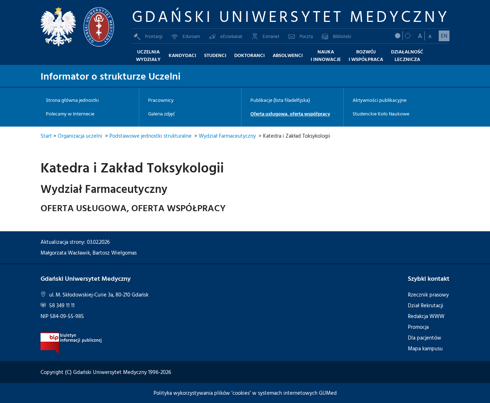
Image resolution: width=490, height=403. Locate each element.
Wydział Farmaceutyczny (227, 136)
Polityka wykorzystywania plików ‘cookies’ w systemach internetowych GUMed (245, 393)
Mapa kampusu (425, 348)
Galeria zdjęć (161, 113)
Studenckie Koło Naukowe (381, 113)
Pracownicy (161, 100)
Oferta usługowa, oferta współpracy (290, 113)
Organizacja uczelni (80, 136)
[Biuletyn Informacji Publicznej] (71, 342)
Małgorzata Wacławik (65, 252)
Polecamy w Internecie (70, 113)
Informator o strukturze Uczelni (110, 75)
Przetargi (153, 36)
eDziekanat (231, 36)
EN (444, 36)
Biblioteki (342, 36)
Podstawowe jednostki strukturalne (150, 136)
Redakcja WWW (426, 316)
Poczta (306, 36)
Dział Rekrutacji (425, 305)
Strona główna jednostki (72, 100)
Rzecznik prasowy (428, 294)
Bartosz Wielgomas (115, 252)
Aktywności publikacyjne (379, 100)
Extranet (271, 36)
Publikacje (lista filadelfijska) (280, 100)
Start (46, 136)
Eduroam (191, 36)
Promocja (418, 327)
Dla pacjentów (424, 337)
